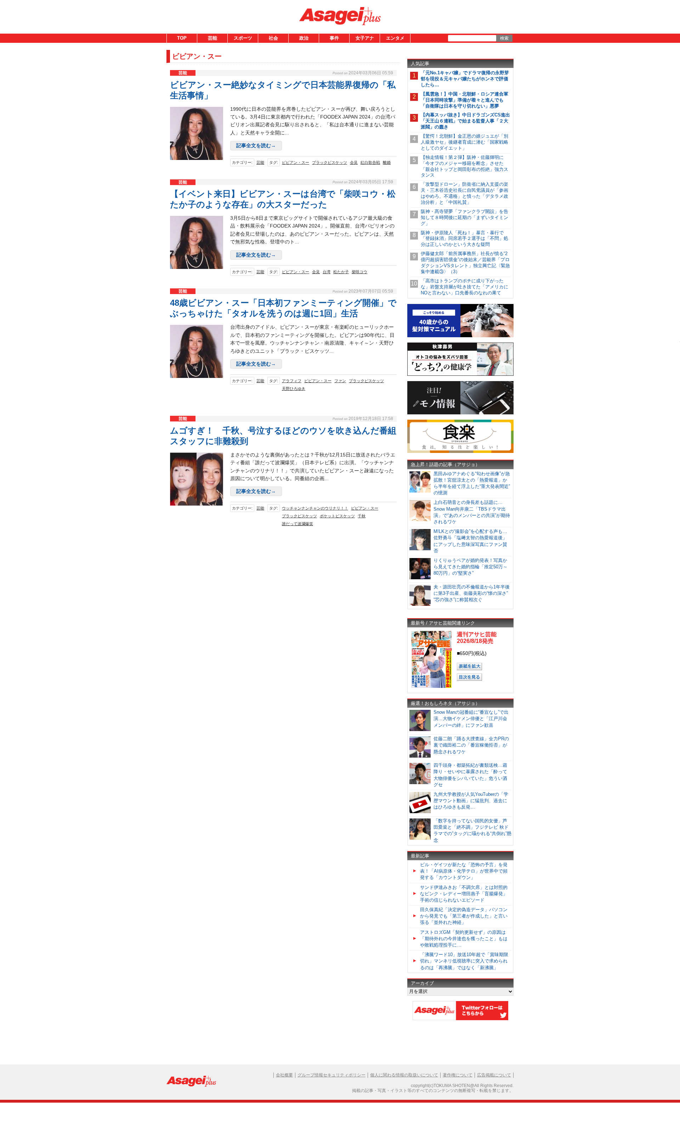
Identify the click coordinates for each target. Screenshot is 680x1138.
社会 (273, 38)
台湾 (326, 272)
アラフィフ (291, 381)
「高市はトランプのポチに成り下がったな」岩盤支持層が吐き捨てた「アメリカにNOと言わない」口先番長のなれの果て (464, 286)
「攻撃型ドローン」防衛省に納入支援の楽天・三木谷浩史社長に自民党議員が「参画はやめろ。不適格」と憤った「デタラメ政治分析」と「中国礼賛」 (464, 193)
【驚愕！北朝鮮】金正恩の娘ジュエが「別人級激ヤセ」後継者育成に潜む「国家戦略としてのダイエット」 (464, 142)
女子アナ (365, 38)
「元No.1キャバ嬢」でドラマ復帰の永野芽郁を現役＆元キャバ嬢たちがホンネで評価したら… (465, 78)
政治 (303, 38)
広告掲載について (494, 1075)
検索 (504, 38)
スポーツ (243, 38)
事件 (334, 38)
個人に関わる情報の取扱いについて (404, 1075)
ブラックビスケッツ (329, 162)
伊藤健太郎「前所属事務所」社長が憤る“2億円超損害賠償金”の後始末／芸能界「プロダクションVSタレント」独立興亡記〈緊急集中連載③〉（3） (465, 262)
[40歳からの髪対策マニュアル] (460, 336)
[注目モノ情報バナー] (460, 413)
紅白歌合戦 (370, 162)
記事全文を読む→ (256, 145)
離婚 (387, 162)
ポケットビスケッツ (337, 516)
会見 (354, 162)
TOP (182, 38)
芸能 (212, 38)
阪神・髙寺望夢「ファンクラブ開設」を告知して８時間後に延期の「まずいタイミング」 (464, 217)
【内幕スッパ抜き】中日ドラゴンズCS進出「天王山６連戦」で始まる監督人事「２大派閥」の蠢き (465, 121)
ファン (340, 381)
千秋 (362, 516)
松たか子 (341, 272)
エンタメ (395, 38)
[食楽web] (460, 452)
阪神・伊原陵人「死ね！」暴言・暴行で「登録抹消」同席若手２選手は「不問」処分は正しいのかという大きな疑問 (464, 238)
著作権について (457, 1075)
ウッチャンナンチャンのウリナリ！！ (315, 508)
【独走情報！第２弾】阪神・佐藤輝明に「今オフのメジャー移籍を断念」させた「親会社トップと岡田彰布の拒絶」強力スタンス (464, 166)
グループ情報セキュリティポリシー (332, 1075)
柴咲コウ (359, 272)
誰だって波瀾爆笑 (297, 524)
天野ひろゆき (293, 388)
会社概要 (284, 1075)
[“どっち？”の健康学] (460, 375)
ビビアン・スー (295, 162)
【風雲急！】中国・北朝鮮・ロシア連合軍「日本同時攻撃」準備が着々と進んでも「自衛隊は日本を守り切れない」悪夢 (464, 100)
